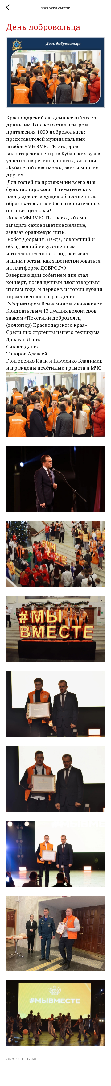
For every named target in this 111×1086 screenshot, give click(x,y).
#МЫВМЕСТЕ (40, 146)
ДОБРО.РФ (53, 267)
